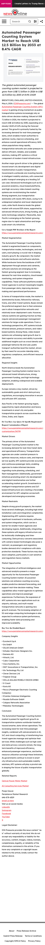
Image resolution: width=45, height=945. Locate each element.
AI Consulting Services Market (15, 786)
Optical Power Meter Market (14, 781)
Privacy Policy (34, 941)
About (11, 931)
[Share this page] (41, 21)
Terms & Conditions (33, 936)
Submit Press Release (12, 936)
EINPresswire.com (22, 103)
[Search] (29, 21)
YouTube (6, 817)
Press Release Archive (26, 931)
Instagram (6, 810)
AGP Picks (6, 4)
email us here (8, 800)
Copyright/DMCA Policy (15, 941)
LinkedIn (6, 807)
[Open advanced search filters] (35, 21)
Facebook (6, 813)
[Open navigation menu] (4, 21)
